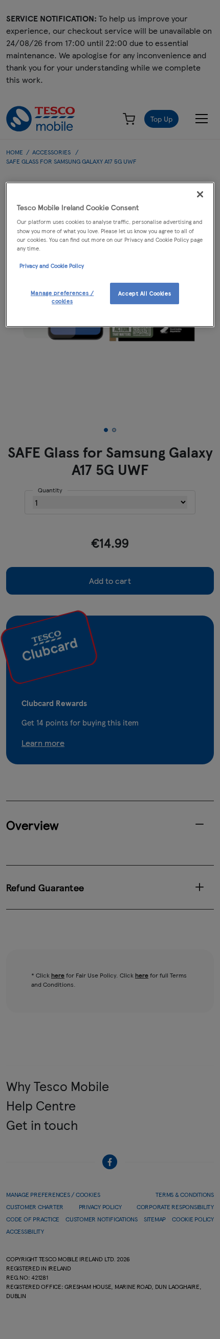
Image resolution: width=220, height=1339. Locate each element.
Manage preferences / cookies (62, 296)
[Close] (200, 194)
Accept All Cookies (144, 293)
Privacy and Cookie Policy (51, 265)
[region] (110, 254)
